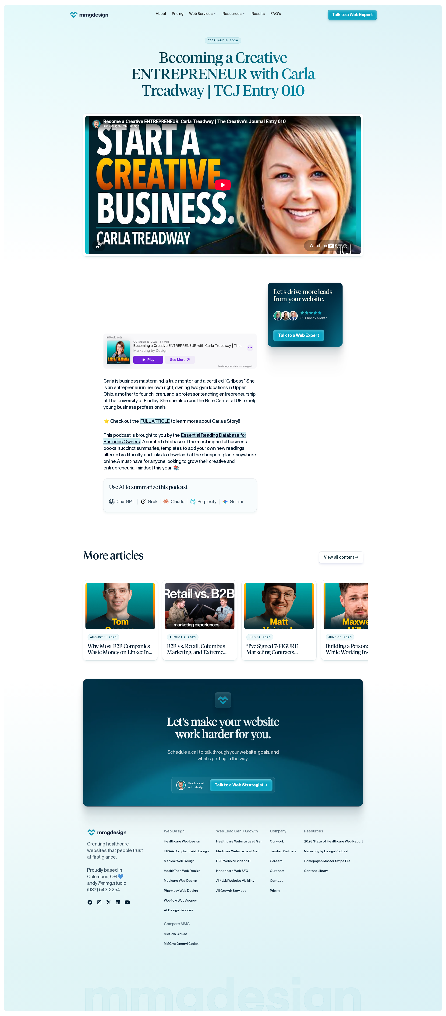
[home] (89, 14)
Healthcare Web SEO (232, 871)
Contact (276, 880)
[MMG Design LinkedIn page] (118, 902)
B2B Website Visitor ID (233, 861)
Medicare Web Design (180, 880)
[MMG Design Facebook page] (90, 902)
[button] (203, 14)
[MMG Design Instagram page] (99, 902)
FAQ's (275, 13)
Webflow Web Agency (180, 900)
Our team (277, 871)
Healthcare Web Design (182, 841)
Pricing (178, 13)
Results (258, 13)
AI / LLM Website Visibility (235, 880)
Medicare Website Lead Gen (237, 851)
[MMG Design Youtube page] (127, 902)
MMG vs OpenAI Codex (181, 943)
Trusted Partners (283, 851)
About (161, 13)
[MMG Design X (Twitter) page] (108, 902)
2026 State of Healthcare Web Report (333, 841)
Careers (276, 861)
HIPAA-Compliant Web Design (186, 851)
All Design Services (178, 910)
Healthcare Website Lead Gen (239, 841)
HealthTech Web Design (182, 871)
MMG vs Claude (175, 934)
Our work (277, 841)
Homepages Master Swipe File (327, 861)
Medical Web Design (179, 861)
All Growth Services (231, 890)
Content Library (316, 871)
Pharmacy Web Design (181, 890)
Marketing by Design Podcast (326, 851)
